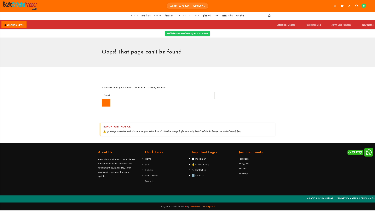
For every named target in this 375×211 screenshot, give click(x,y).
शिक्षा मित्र (169, 16)
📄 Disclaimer (199, 158)
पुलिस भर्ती (207, 16)
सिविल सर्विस (227, 16)
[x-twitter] (349, 6)
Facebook (243, 158)
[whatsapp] (364, 6)
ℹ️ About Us (198, 175)
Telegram (244, 163)
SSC (217, 16)
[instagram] (335, 6)
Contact (149, 180)
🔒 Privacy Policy (200, 164)
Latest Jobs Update (281, 24)
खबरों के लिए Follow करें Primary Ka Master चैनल (187, 33)
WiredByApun (208, 206)
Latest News (151, 175)
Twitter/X (244, 168)
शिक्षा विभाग (146, 16)
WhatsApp (244, 173)
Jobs (147, 164)
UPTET (157, 16)
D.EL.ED (181, 16)
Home (134, 16)
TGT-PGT (194, 16)
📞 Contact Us (199, 169)
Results (149, 169)
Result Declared (308, 24)
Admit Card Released (337, 24)
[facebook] (356, 6)
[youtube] (342, 6)
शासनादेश (240, 16)
